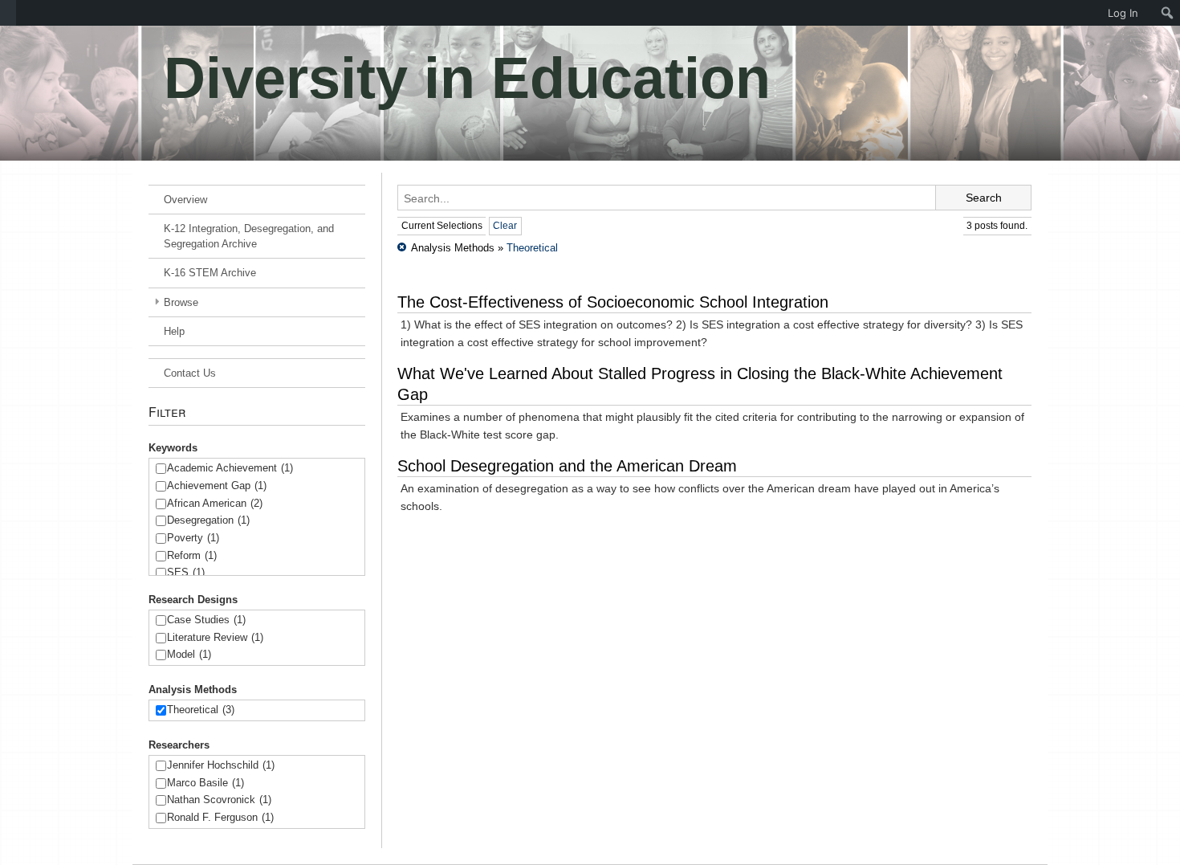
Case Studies (206, 620)
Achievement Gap (217, 485)
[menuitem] (8, 13)
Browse (181, 302)
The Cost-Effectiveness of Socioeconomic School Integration (612, 302)
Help (174, 331)
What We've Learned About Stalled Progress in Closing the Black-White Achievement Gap (700, 384)
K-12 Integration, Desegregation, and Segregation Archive (249, 236)
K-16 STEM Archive (210, 273)
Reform (192, 555)
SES (186, 572)
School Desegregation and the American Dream (567, 466)
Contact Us (190, 373)
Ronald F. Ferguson (220, 817)
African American (214, 503)
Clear (505, 226)
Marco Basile (205, 783)
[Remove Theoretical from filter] (401, 248)
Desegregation (208, 520)
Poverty (193, 538)
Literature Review (215, 637)
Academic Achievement (230, 468)
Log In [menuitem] (1123, 12)
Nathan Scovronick (219, 800)
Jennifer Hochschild (221, 765)
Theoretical (200, 710)
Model (189, 654)
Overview (185, 200)
